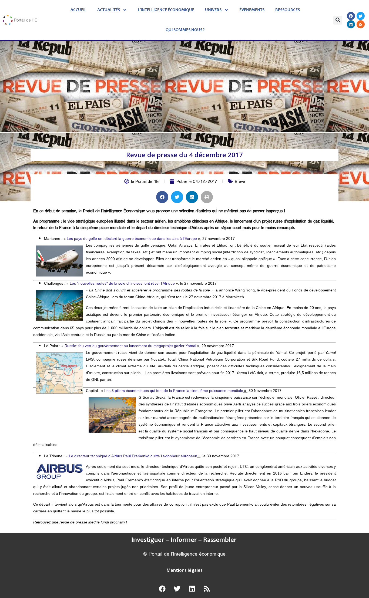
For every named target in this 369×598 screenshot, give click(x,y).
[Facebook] (351, 16)
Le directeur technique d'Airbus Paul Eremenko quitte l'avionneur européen (133, 456)
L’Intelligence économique (166, 10)
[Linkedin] (351, 24)
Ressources (287, 10)
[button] (337, 20)
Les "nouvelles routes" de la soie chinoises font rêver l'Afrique (122, 283)
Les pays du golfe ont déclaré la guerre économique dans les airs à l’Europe (132, 238)
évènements (251, 10)
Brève (240, 182)
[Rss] (361, 24)
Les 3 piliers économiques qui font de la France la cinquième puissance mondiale (173, 390)
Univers (213, 10)
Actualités (108, 10)
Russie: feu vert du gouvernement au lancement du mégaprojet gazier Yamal (130, 346)
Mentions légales (185, 570)
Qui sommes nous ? (185, 30)
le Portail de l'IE (145, 182)
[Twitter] (361, 16)
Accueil (78, 10)
